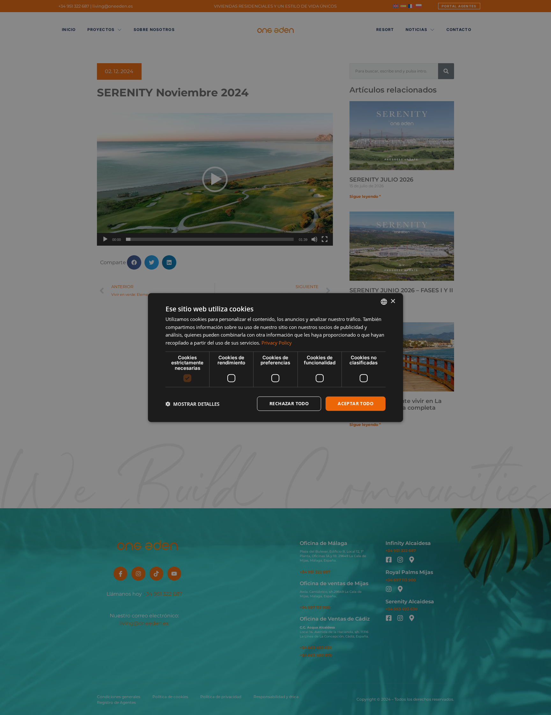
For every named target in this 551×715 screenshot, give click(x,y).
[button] (192, 403)
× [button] (392, 301)
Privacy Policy (276, 342)
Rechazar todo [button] (289, 403)
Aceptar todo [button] (355, 403)
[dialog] (275, 357)
